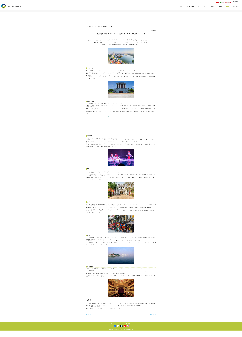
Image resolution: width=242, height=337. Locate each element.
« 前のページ (89, 314)
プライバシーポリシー (127, 323)
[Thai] (228, 2)
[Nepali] (227, 2)
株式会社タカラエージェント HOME (92, 11)
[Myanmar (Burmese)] (225, 2)
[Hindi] (220, 2)
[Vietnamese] (230, 2)
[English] (217, 2)
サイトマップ (114, 323)
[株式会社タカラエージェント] (11, 8)
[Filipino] (219, 2)
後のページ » (153, 314)
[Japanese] (223, 2)
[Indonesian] (222, 2)
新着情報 (101, 11)
